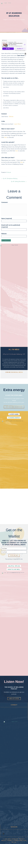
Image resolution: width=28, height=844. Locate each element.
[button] (14, 407)
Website (11, 116)
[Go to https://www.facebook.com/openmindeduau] (11, 375)
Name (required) (6, 218)
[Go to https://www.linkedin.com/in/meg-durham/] (14, 375)
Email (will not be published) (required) (10, 226)
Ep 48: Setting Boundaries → (19, 181)
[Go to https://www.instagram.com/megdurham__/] (16, 375)
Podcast (9, 172)
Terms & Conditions (15, 840)
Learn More (17, 124)
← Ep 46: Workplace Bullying (9, 178)
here (5, 137)
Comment (4, 202)
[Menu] (3, 833)
